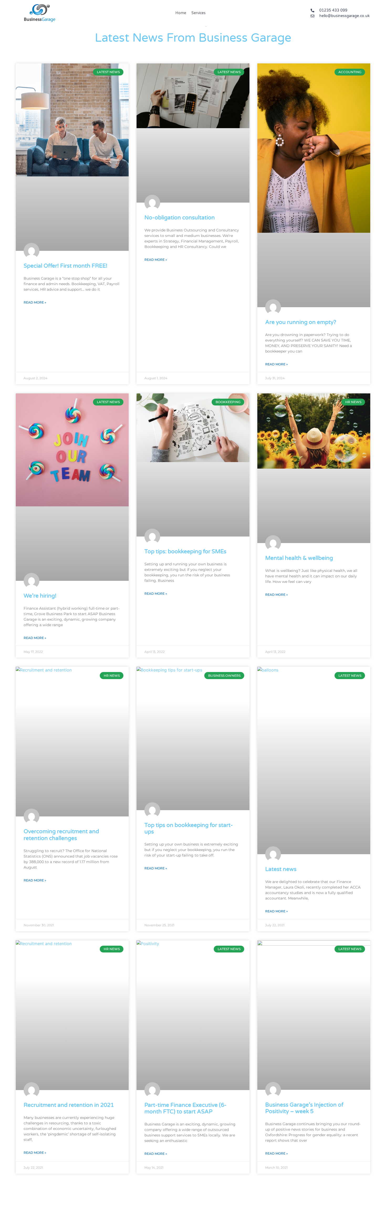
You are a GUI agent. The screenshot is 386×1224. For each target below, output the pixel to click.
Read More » (35, 302)
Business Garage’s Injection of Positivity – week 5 (304, 1108)
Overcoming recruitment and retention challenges (61, 834)
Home (180, 13)
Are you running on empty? (300, 322)
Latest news (280, 869)
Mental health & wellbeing (299, 558)
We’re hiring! (40, 596)
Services (198, 13)
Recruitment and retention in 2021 (69, 1105)
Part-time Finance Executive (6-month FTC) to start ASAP (185, 1108)
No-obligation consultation (179, 217)
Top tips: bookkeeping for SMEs (185, 551)
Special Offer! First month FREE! (65, 266)
